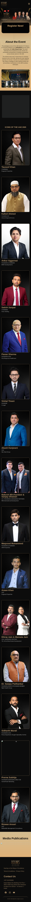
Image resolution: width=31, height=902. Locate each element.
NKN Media (19, 47)
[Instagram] (10, 892)
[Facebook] (6, 892)
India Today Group (17, 49)
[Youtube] (14, 892)
